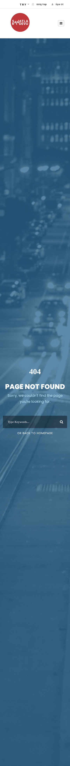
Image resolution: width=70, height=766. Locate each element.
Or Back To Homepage (35, 433)
